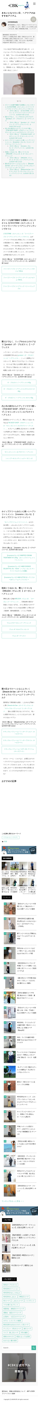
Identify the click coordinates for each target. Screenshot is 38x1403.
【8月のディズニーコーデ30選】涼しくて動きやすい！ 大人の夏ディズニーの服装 (26, 906)
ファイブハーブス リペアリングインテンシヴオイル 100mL (19, 270)
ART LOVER (31, 1391)
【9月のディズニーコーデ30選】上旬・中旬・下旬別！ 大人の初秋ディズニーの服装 (26, 1010)
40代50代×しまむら (9, 1297)
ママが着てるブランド (10, 1305)
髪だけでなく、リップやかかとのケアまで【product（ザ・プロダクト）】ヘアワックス (19, 118)
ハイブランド (30, 1301)
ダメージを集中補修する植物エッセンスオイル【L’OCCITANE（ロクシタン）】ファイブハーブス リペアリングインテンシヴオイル (20, 107)
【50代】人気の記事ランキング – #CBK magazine (23, 892)
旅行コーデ (27, 1328)
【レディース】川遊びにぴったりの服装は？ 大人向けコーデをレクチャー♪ (26, 1069)
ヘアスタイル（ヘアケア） (10, 837)
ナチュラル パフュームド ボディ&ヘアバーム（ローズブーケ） (19, 750)
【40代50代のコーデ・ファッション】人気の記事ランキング (26, 1188)
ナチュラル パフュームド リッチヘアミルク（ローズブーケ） (19, 733)
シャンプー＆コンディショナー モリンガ (19, 458)
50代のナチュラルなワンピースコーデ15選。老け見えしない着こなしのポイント (26, 1173)
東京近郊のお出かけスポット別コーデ (15, 1324)
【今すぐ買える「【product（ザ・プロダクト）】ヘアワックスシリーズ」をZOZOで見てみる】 (22, 124)
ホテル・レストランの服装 (12, 1320)
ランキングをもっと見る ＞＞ (13, 1201)
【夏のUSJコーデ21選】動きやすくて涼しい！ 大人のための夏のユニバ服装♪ (26, 980)
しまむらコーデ (17, 1301)
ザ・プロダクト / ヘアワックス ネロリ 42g (19, 398)
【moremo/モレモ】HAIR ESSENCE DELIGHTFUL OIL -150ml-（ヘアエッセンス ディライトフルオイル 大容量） (19, 569)
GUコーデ (6, 1301)
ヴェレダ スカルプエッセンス (19, 629)
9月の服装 (24, 1332)
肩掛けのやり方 (8, 1336)
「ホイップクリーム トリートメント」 (16, 522)
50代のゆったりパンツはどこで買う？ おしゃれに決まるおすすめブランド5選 (26, 950)
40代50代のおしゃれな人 (11, 1293)
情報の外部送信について (17, 1391)
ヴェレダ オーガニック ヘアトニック (19, 623)
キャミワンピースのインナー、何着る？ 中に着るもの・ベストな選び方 (26, 1114)
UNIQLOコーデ (24, 1297)
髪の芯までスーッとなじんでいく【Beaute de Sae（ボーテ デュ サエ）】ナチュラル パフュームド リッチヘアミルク (19, 165)
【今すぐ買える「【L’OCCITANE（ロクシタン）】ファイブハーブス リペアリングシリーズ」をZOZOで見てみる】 (22, 112)
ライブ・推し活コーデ (10, 1332)
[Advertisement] (19, 315)
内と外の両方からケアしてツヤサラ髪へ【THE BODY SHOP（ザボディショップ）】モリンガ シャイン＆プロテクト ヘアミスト (19, 130)
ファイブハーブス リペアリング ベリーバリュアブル (19, 287)
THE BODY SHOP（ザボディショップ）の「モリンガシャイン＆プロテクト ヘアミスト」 (18, 426)
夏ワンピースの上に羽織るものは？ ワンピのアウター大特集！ (26, 936)
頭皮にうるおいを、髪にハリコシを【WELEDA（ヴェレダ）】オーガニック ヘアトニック (19, 154)
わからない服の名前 (10, 1340)
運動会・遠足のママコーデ (12, 1312)
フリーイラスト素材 (8, 1393)
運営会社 (5, 1391)
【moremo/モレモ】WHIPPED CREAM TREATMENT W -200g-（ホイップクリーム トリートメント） (19, 558)
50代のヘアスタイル (10, 1285)
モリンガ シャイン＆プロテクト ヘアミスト (19, 452)
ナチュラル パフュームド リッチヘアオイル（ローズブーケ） (19, 741)
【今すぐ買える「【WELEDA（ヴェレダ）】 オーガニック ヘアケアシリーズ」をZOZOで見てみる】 (22, 159)
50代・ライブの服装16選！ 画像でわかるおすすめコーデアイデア (26, 1039)
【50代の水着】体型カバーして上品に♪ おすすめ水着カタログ (26, 1143)
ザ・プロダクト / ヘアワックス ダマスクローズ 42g (19, 390)
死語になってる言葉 (23, 1336)
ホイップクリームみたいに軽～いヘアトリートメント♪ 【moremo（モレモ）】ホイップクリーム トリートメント (20, 142)
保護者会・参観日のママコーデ (13, 1309)
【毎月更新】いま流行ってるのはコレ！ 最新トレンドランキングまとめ (24, 1237)
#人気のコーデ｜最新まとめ (22, 1265)
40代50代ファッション (11, 1289)
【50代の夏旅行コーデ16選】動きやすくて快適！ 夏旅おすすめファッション (26, 995)
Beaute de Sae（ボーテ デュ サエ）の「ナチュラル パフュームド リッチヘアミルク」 (18, 708)
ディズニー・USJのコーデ (12, 1328)
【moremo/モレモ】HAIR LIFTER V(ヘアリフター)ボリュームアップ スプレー (19, 578)
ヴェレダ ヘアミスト (19, 636)
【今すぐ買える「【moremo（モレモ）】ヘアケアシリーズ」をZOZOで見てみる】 (21, 148)
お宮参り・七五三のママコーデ (13, 1316)
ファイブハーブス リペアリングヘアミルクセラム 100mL (19, 279)
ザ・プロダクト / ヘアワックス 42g (19, 382)
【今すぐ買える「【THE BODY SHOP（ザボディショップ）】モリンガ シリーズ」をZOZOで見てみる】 (22, 136)
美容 (5, 841)
